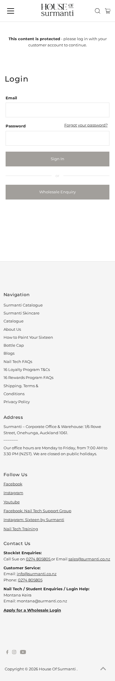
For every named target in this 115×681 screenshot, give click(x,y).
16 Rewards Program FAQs (28, 377)
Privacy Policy (17, 402)
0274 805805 (38, 559)
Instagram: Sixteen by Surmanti (34, 520)
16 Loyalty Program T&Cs (27, 369)
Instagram (13, 493)
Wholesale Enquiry (57, 192)
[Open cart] (108, 11)
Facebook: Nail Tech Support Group (37, 511)
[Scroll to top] (103, 669)
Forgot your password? (86, 125)
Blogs (9, 353)
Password (16, 126)
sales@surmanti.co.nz (89, 559)
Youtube (12, 502)
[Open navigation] (16, 11)
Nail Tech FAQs (18, 361)
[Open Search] (97, 11)
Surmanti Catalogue (23, 305)
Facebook (13, 484)
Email (11, 98)
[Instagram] (14, 653)
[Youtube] (23, 653)
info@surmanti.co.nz (37, 574)
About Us (12, 329)
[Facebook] (7, 653)
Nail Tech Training (21, 529)
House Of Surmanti (58, 669)
